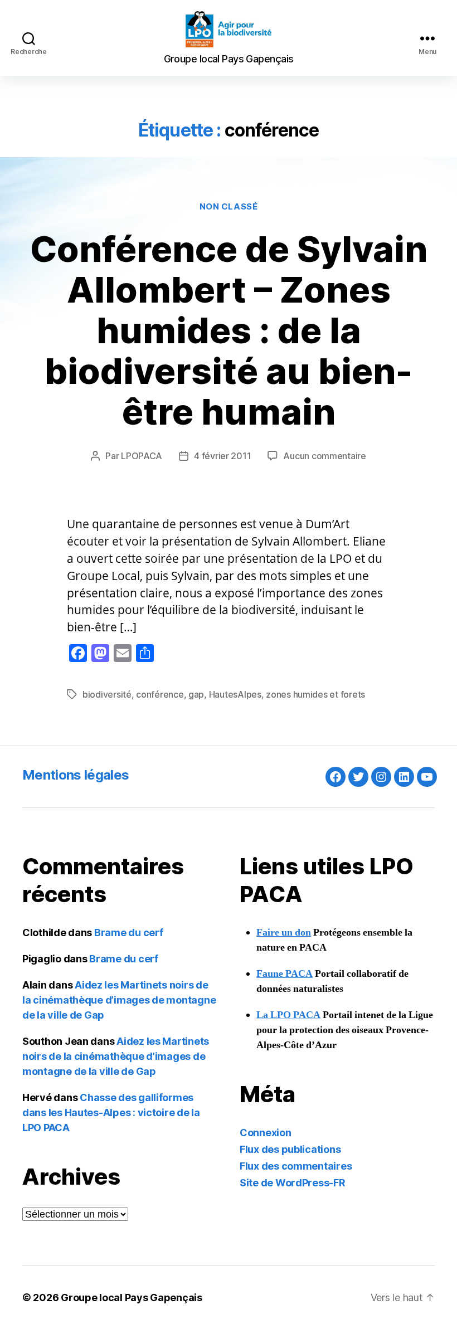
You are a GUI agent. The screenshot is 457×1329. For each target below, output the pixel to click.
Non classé (229, 207)
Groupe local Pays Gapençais (131, 1297)
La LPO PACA (288, 1015)
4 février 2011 (222, 455)
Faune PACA (284, 973)
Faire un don (283, 932)
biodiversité (107, 694)
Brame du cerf (128, 932)
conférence (159, 694)
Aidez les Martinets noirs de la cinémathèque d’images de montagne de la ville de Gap (119, 1000)
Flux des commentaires (296, 1166)
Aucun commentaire (324, 455)
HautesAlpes (235, 694)
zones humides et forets (315, 694)
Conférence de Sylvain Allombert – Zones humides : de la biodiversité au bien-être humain (228, 330)
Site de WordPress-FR (293, 1183)
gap (196, 694)
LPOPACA (141, 455)
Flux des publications (290, 1149)
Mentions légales (75, 775)
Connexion (265, 1132)
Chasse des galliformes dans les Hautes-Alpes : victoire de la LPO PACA (111, 1112)
